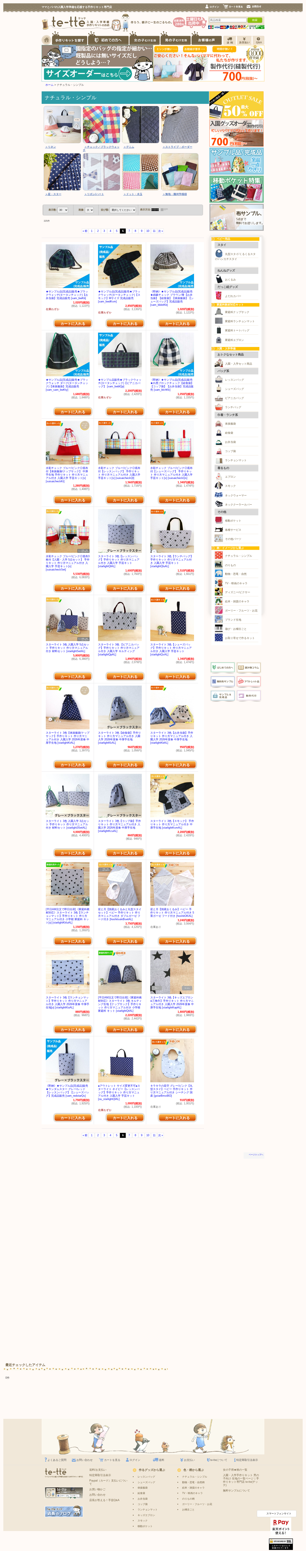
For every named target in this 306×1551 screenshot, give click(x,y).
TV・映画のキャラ (236, 583)
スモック (230, 485)
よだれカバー (233, 296)
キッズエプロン (146, 1515)
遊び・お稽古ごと (236, 628)
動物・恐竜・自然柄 (193, 1482)
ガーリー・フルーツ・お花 (241, 610)
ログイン (134, 1460)
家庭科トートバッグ (237, 330)
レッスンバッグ (234, 379)
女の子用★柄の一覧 (235, 1469)
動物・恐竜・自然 (236, 573)
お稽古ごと (188, 1509)
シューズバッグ (234, 388)
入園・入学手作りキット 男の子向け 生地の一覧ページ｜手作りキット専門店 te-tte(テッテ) (241, 1480)
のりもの (230, 565)
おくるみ (230, 279)
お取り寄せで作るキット (240, 638)
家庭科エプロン (234, 340)
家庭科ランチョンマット (240, 321)
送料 (161, 1460)
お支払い (189, 1460)
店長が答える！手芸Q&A (104, 1500)
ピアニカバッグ (234, 398)
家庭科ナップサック (237, 312)
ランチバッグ (233, 407)
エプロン (230, 476)
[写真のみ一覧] (156, 209)
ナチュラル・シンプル (238, 555)
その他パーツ (233, 539)
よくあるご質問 (56, 1460)
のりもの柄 (188, 1498)
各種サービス (233, 529)
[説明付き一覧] (165, 209)
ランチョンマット (236, 460)
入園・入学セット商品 (238, 363)
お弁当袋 (230, 442)
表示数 (53, 209)
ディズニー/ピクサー (237, 592)
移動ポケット (233, 520)
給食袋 (229, 432)
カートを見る (112, 1460)
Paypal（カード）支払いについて (108, 1482)
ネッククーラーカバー (238, 504)
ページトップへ (256, 1154)
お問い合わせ (84, 1460)
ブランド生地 (233, 619)
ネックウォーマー (236, 495)
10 (147, 230)
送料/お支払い (97, 1469)
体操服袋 (230, 423)
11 (154, 230)
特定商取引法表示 (247, 1460)
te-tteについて (218, 1460)
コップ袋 (230, 451)
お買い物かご (97, 1489)
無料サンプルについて (236, 1490)
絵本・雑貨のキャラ (237, 601)
